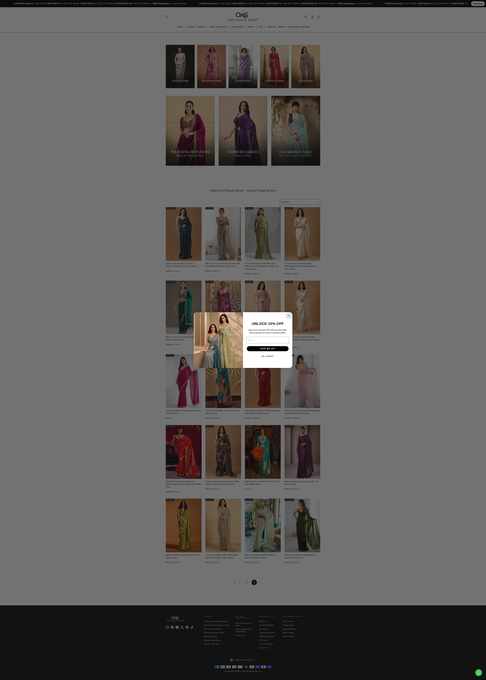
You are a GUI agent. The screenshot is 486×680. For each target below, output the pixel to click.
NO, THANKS (268, 356)
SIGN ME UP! (267, 349)
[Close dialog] (289, 315)
